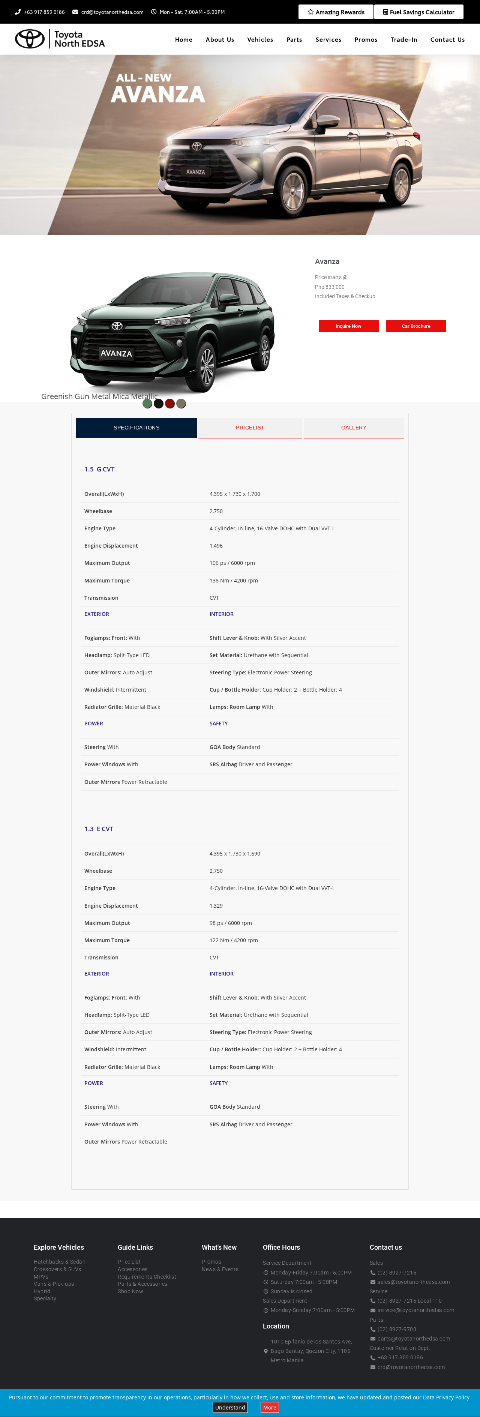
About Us (220, 39)
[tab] (136, 428)
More (269, 1407)
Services (329, 39)
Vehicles (261, 39)
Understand (230, 1407)
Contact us (447, 39)
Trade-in (404, 39)
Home (184, 39)
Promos (366, 39)
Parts (295, 39)
